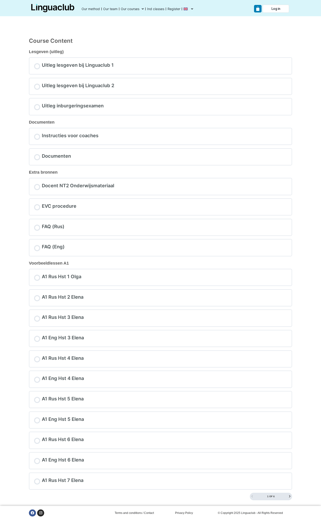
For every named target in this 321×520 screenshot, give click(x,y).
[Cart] (258, 8)
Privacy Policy (184, 513)
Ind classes (155, 9)
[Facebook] (32, 512)
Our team (110, 9)
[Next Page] (290, 496)
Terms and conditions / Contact (134, 513)
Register (174, 9)
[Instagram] (40, 512)
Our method (91, 9)
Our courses (130, 9)
